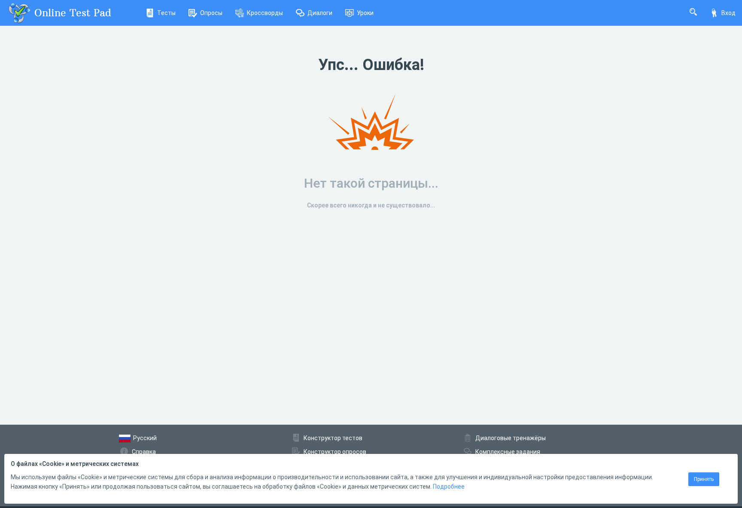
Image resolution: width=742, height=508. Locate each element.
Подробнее (449, 486)
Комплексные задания (507, 451)
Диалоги (319, 12)
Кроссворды (265, 12)
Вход (728, 12)
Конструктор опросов (335, 451)
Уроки (365, 12)
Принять (704, 479)
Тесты (166, 12)
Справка (144, 451)
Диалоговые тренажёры (510, 438)
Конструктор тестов (333, 438)
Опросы (211, 12)
